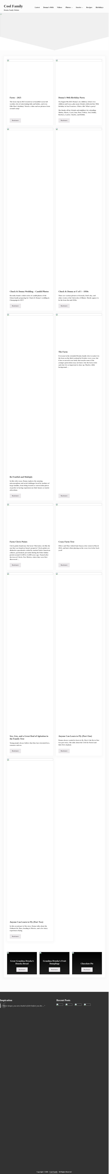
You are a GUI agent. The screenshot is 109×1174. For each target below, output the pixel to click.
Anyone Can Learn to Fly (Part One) (75, 736)
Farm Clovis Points (18, 542)
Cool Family (13, 6)
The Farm (63, 352)
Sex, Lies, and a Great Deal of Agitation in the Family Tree (29, 737)
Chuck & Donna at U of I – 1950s (73, 291)
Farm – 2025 (15, 97)
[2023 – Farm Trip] (59, 1083)
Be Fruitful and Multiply (21, 477)
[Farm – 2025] (87, 1083)
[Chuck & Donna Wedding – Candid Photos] (78, 1083)
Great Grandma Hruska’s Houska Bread (22, 962)
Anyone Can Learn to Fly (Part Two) (26, 922)
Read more (16, 121)
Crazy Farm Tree (66, 542)
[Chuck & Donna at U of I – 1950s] (69, 1083)
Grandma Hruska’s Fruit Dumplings (54, 962)
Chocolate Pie (87, 963)
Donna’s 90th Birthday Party (71, 97)
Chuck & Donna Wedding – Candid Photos (29, 291)
